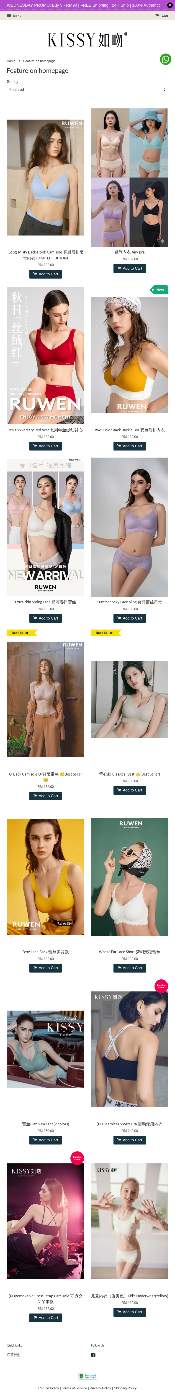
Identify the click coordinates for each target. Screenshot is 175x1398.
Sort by (12, 81)
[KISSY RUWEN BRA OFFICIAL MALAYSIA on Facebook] (93, 1355)
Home (11, 61)
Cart (164, 16)
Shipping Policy (125, 1388)
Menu (17, 16)
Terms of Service (74, 1388)
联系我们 (14, 1355)
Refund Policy (48, 1388)
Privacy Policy (100, 1388)
